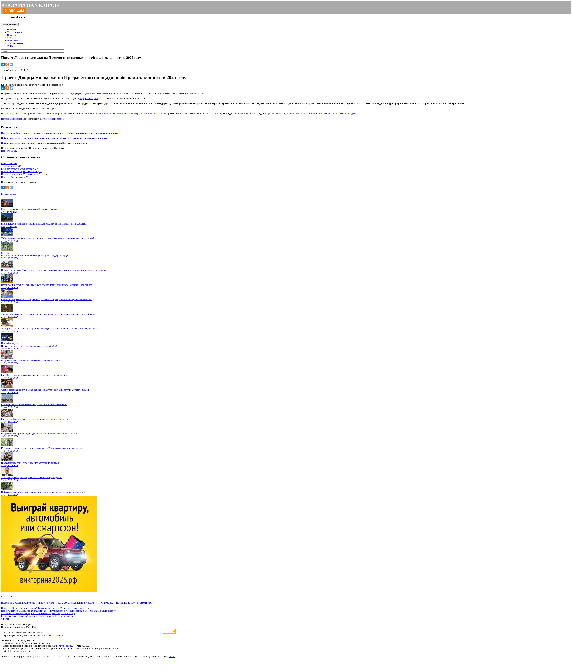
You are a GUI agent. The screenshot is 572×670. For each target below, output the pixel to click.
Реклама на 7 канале (30, 5)
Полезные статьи (81, 608)
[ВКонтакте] (3, 64)
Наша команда (68, 613)
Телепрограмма (15, 43)
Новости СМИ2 (9, 151)
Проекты (11, 35)
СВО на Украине (19, 608)
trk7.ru (172, 656)
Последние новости (8, 194)
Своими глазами (93, 610)
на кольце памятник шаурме (341, 113)
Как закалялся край (36, 610)
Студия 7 (33, 608)
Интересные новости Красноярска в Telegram (24, 174)
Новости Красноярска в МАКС (17, 177)
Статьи (10, 37)
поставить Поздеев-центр (115, 113)
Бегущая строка (9, 616)
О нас (10, 45)
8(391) (9, 163)
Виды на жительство (48, 608)
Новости (11, 29)
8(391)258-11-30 (46, 635)
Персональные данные (66, 616)
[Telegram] (11, 64)
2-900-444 (14, 10)
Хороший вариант (75, 610)
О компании (7, 613)
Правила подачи (46, 616)
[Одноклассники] (7, 64)
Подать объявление (27, 616)
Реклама (56, 613)
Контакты (36, 613)
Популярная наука (56, 610)
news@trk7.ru (17, 166)
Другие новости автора (52, 118)
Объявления (13, 40)
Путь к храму (109, 610)
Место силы (66, 608)
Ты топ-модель (14, 32)
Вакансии (46, 613)
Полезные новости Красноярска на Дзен (21, 171)
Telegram (5, 166)
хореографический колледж (145, 113)
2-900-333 (60, 635)
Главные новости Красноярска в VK (19, 169)
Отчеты (5, 619)
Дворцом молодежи (88, 98)
